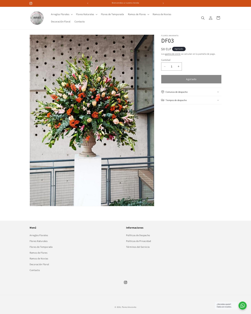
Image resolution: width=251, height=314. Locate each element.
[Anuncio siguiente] (163, 3)
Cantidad (166, 59)
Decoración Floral (39, 264)
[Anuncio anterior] (88, 3)
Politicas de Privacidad (138, 241)
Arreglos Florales (39, 235)
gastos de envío (173, 53)
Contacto (35, 270)
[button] (61, 14)
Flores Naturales (39, 241)
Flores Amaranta (129, 307)
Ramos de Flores (38, 252)
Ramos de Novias (39, 258)
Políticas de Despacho (138, 235)
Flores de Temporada (41, 247)
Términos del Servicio (138, 247)
